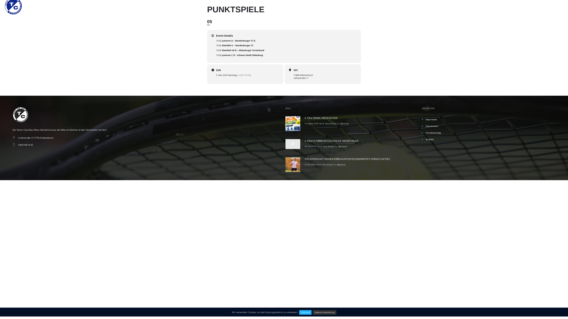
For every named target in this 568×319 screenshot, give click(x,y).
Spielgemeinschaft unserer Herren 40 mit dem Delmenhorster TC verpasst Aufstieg (347, 159)
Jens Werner (330, 123)
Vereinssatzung (433, 132)
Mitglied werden (297, 6)
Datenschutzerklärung (325, 312)
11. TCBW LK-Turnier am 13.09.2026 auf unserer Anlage (332, 140)
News (281, 6)
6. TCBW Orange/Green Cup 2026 (321, 118)
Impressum (431, 119)
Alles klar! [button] (305, 312)
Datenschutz (432, 126)
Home (252, 6)
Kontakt (314, 6)
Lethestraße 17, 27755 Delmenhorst (35, 137)
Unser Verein (267, 6)
